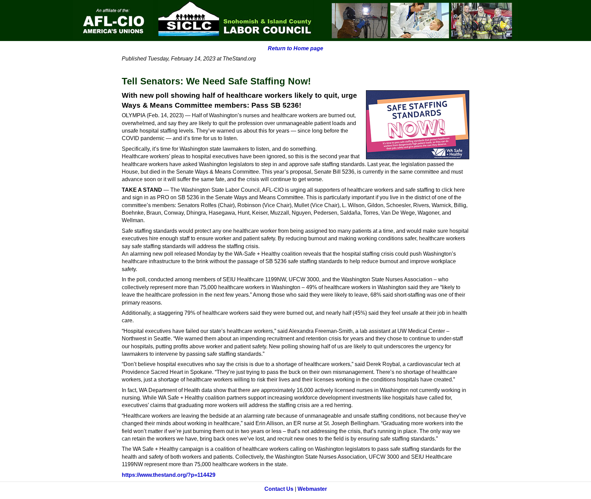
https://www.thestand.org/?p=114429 (168, 475)
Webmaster (312, 489)
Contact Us (278, 489)
